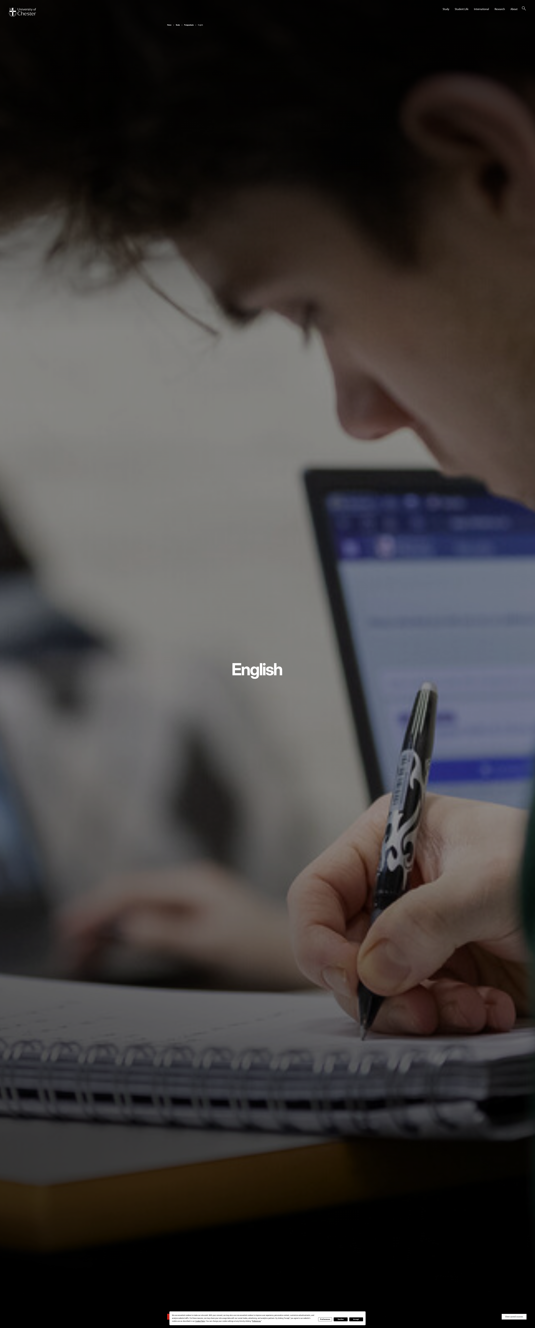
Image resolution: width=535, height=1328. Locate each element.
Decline (341, 1319)
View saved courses (514, 1316)
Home (169, 25)
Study (178, 25)
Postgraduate (189, 25)
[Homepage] (22, 12)
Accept (356, 1319)
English (200, 25)
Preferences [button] (256, 1321)
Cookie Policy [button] (200, 1321)
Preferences (325, 1319)
